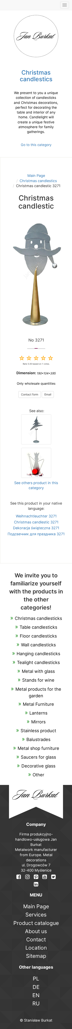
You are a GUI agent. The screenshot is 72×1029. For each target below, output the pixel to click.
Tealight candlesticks (38, 662)
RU (36, 1003)
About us (36, 931)
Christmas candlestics (38, 181)
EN (36, 995)
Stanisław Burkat (38, 1020)
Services (36, 914)
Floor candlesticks (38, 636)
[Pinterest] (36, 877)
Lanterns (38, 713)
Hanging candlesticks (38, 653)
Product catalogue (36, 923)
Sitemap (36, 956)
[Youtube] (44, 877)
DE (36, 987)
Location (36, 948)
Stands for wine (38, 680)
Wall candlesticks (38, 644)
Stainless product (38, 730)
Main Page (36, 175)
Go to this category (36, 145)
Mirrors (38, 721)
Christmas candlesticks (38, 618)
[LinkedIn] (36, 884)
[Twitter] (53, 877)
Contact (36, 939)
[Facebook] (18, 877)
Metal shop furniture (38, 748)
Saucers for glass (38, 757)
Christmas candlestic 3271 (36, 522)
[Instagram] (27, 877)
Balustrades (38, 739)
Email (47, 394)
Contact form (29, 394)
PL (36, 978)
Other (38, 774)
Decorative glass (38, 765)
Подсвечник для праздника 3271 (36, 534)
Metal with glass (38, 671)
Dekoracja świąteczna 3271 (36, 528)
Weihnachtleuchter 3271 (36, 516)
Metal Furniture (38, 704)
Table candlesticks (38, 627)
